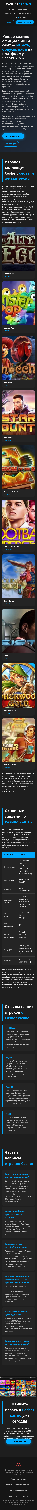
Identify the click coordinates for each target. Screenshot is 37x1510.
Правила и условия (18, 1479)
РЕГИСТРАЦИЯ (10, 144)
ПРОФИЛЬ (8, 22)
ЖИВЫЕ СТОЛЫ (25, 13)
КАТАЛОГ (10, 9)
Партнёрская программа (19, 1496)
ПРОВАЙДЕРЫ (9, 13)
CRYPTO (14, 17)
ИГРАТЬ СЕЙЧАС (13, 136)
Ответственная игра (18, 1490)
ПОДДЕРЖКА (23, 9)
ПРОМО (23, 17)
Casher (18, 4)
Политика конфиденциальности (18, 1485)
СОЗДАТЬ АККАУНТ (25, 22)
